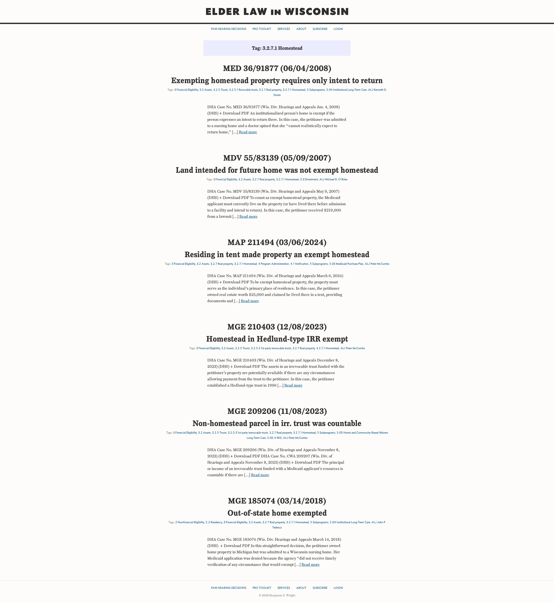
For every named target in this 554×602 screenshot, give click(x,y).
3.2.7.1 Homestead (294, 90)
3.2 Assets (206, 90)
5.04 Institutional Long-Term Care (346, 90)
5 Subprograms (316, 90)
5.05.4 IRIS (274, 438)
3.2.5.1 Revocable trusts (243, 90)
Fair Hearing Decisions (228, 29)
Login (338, 29)
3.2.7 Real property (270, 90)
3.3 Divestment (309, 179)
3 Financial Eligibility (186, 90)
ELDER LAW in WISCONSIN (277, 11)
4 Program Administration (273, 264)
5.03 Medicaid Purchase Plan (346, 264)
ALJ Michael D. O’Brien (333, 179)
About (301, 29)
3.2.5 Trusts (220, 90)
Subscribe (320, 29)
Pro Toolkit (262, 29)
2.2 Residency (214, 522)
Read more (248, 132)
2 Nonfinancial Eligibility (189, 522)
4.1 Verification (299, 264)
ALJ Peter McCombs (377, 264)
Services (283, 29)
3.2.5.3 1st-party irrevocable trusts (271, 348)
